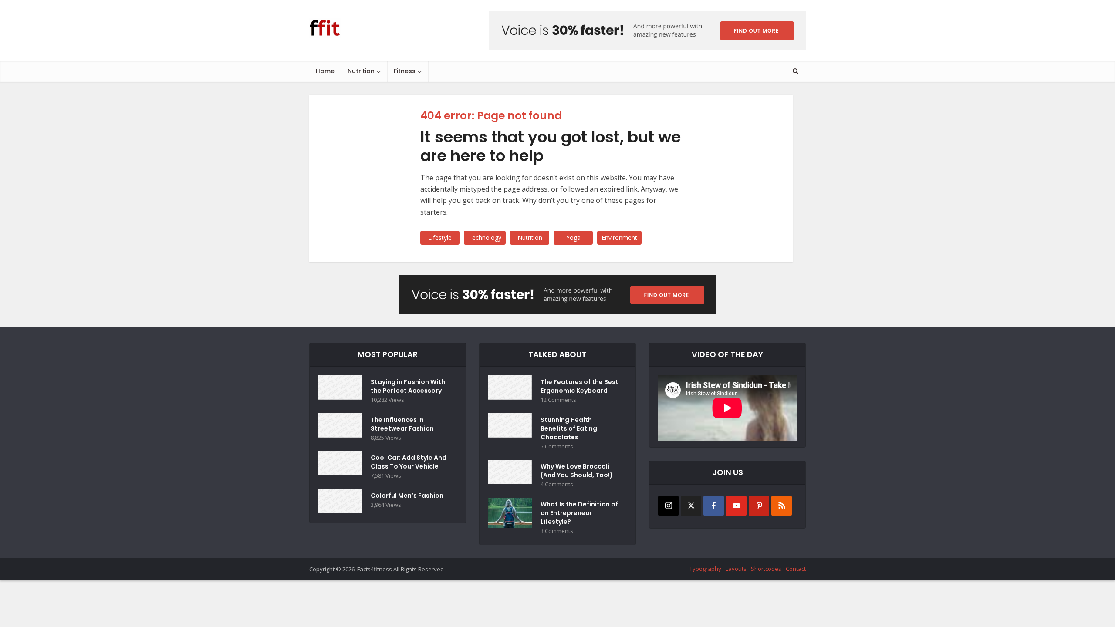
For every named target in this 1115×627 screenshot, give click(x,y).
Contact (796, 569)
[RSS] (781, 506)
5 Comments (557, 446)
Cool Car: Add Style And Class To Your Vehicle (408, 462)
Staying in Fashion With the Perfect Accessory (408, 386)
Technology (484, 237)
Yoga (573, 237)
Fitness (405, 71)
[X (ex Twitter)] (691, 506)
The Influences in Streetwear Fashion (402, 424)
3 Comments (557, 531)
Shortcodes (766, 569)
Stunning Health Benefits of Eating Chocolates (569, 428)
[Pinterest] (759, 506)
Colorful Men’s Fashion (407, 495)
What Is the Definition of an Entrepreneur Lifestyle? (579, 513)
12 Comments (558, 400)
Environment (619, 237)
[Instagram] (668, 506)
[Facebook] (713, 506)
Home (325, 71)
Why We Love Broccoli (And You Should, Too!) (577, 470)
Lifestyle (440, 237)
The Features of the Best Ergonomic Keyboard (579, 386)
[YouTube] (736, 506)
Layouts (736, 569)
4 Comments (557, 484)
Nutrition (361, 71)
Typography (705, 569)
